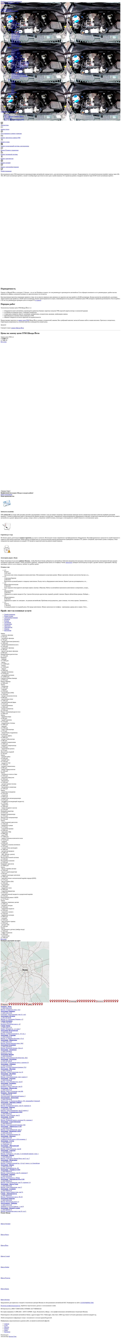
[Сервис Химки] (59, 1002)
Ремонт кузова (5, 142)
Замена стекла (5, 129)
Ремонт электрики (16, 70)
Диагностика (15, 49)
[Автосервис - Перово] (16, 1005)
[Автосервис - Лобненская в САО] (115, 1002)
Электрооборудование (11, 617)
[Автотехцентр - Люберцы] (40, 1005)
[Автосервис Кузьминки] (68, 1002)
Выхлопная (7, 630)
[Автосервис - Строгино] (63, 1002)
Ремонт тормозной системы (19, 66)
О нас (9, 18)
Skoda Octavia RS (16, 46)
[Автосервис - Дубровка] (82, 1002)
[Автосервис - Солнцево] (34, 1005)
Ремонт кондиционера (18, 58)
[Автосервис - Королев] (107, 1002)
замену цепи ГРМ (23, 320)
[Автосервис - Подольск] (5, 1005)
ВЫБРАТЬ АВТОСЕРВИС (9, 112)
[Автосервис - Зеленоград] (73, 1002)
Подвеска (7, 619)
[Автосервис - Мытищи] (84, 1002)
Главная (10, 17)
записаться (69, 562)
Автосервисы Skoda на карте (9, 11)
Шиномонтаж (15, 78)
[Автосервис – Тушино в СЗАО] (22, 1005)
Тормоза (6, 629)
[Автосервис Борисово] (38, 1005)
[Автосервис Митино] (78, 1002)
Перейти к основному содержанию (11, 1)
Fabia (12, 90)
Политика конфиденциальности (10, 1305)
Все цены (3, 342)
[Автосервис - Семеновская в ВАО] (109, 1002)
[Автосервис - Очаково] (25, 1005)
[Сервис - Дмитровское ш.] (36, 1005)
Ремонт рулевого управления (20, 62)
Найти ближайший (6, 494)
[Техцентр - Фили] (51, 1002)
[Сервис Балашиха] (57, 1002)
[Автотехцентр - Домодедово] (100, 1002)
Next (8, 491)
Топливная (7, 622)
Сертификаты (15, 23)
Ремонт (10, 47)
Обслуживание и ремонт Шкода (14, 116)
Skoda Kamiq (15, 44)
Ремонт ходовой (5, 163)
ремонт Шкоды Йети (17, 328)
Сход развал (15, 71)
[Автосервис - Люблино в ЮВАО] (105, 1002)
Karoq (13, 87)
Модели (10, 30)
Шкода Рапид (15, 33)
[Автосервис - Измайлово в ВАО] (117, 1002)
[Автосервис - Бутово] (111, 1002)
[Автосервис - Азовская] (14, 1005)
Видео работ (15, 26)
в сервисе (38, 300)
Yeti (12, 89)
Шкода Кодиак (15, 36)
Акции (13, 20)
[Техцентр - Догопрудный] (95, 1002)
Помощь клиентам (6, 9)
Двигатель (7, 625)
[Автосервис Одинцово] (53, 1002)
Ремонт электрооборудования (10, 167)
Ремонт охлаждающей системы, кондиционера (15, 146)
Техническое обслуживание (19, 76)
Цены (9, 79)
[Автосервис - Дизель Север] (30, 1005)
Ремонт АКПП (15, 52)
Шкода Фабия (15, 41)
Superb (13, 84)
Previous (3, 491)
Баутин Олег (12, 1336)
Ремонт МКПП (15, 54)
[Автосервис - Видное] (20, 1005)
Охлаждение (8, 624)
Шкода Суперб (15, 34)
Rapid (13, 82)
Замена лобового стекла (18, 74)
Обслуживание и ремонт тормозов (11, 133)
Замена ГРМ (15, 50)
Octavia (13, 81)
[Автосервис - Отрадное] (88, 1002)
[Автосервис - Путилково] (80, 1002)
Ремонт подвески (16, 60)
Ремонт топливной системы (19, 65)
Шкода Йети (15, 39)
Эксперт (13, 28)
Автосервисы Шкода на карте (10, 3)
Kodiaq (13, 86)
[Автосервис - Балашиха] (90, 1002)
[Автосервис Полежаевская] (61, 1002)
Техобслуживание (6, 171)
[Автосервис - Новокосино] (93, 1002)
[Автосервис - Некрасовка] (65, 1002)
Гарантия (14, 22)
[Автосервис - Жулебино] (86, 1002)
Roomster (14, 92)
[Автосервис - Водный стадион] (42, 1005)
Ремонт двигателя (16, 55)
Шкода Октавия (16, 31)
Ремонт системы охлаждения (20, 63)
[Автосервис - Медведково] (18, 1005)
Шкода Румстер (16, 42)
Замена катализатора (17, 73)
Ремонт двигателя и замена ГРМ (14, 119)
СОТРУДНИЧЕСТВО (87, 1302)
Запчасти (14, 25)
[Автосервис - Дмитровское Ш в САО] (27, 1005)
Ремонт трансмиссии (17, 68)
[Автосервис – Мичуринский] (12, 1005)
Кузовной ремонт (16, 57)
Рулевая (6, 621)
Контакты (11, 94)
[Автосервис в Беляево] (55, 1002)
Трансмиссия (8, 627)
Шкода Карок (15, 38)
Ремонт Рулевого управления (9, 150)
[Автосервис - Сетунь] (10, 1005)
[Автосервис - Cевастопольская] (113, 1002)
